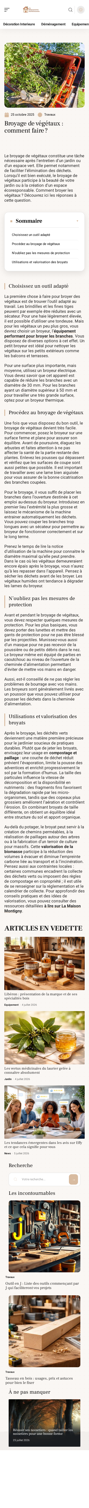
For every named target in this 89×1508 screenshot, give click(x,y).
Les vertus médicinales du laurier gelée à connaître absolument (37, 1070)
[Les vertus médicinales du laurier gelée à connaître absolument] (44, 1037)
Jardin (8, 1079)
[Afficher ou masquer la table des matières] (61, 221)
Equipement (11, 1005)
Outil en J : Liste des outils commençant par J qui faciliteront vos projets (42, 1285)
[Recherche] (70, 9)
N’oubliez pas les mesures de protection (41, 253)
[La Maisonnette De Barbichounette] (31, 9)
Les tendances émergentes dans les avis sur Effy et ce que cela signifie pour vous (43, 1144)
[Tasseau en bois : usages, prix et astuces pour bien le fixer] (44, 1331)
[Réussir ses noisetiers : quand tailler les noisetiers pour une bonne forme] (44, 1423)
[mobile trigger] (8, 9)
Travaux (49, 115)
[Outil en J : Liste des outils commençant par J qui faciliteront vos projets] (44, 1236)
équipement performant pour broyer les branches (40, 333)
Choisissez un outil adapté (31, 234)
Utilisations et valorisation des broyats (40, 262)
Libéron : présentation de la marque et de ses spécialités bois (40, 996)
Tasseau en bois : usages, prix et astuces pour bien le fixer (39, 1380)
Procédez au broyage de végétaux (36, 244)
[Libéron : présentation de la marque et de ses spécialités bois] (44, 963)
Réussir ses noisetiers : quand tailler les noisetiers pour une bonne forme (43, 1432)
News (7, 1153)
